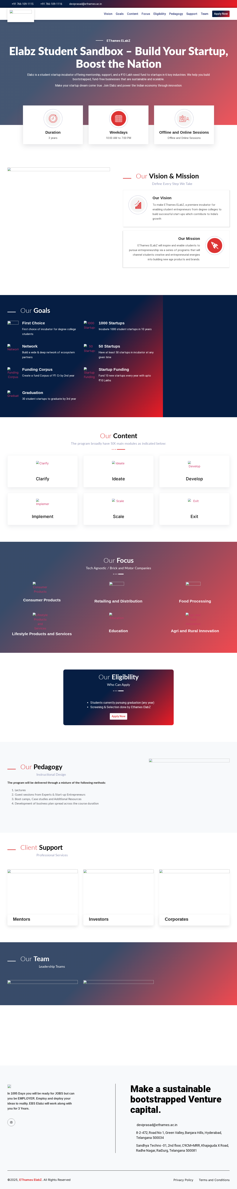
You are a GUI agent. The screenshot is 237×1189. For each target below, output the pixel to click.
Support (191, 14)
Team (204, 14)
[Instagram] (228, 4)
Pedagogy (176, 14)
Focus (146, 14)
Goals (120, 14)
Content (132, 14)
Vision (108, 14)
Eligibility (159, 14)
